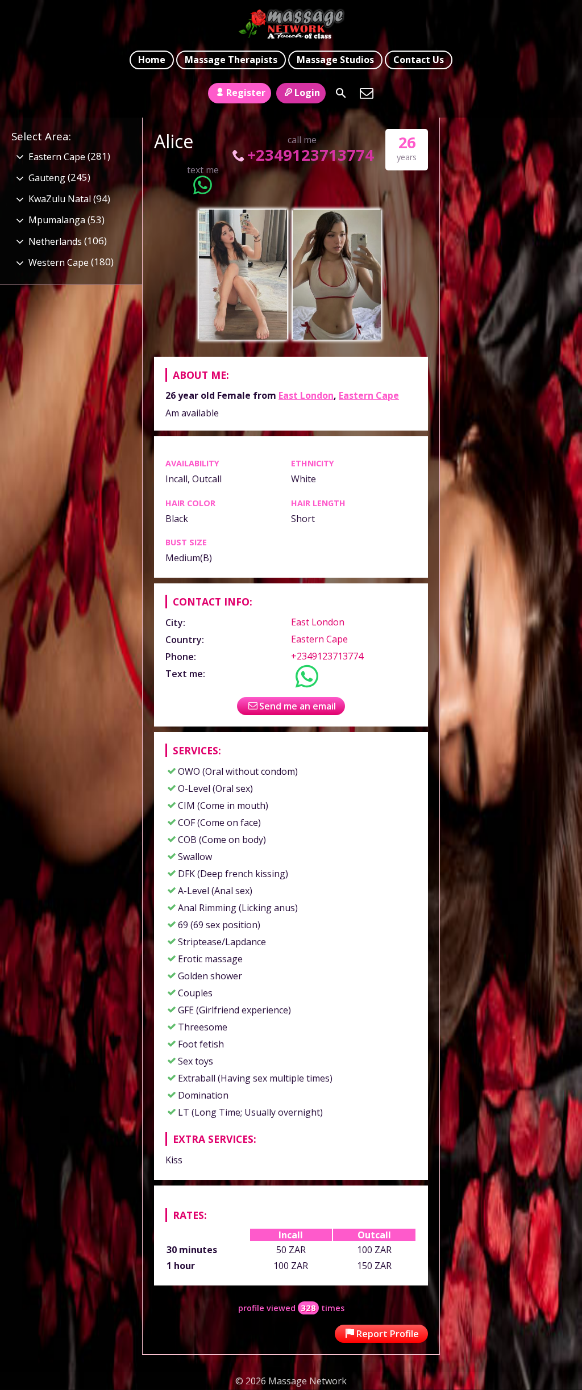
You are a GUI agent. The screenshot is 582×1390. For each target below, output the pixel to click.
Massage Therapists (231, 59)
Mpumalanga (56, 220)
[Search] (341, 93)
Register (245, 92)
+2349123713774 (310, 154)
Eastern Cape (369, 395)
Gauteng (46, 178)
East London (306, 395)
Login (307, 92)
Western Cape (58, 262)
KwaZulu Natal (59, 199)
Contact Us (418, 59)
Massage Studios (335, 59)
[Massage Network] (291, 24)
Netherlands (55, 241)
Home (151, 59)
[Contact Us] (366, 93)
